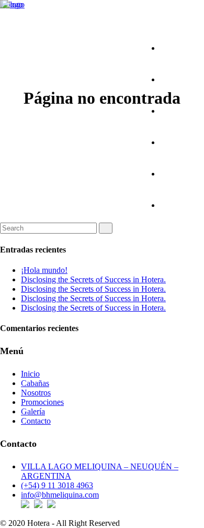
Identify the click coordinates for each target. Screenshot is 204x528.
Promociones (42, 402)
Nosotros (36, 392)
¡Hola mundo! (44, 270)
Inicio (30, 373)
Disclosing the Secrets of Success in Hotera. (93, 279)
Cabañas (35, 383)
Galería (33, 411)
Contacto (36, 420)
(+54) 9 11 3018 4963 (57, 485)
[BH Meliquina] (13, 4)
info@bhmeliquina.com (60, 494)
